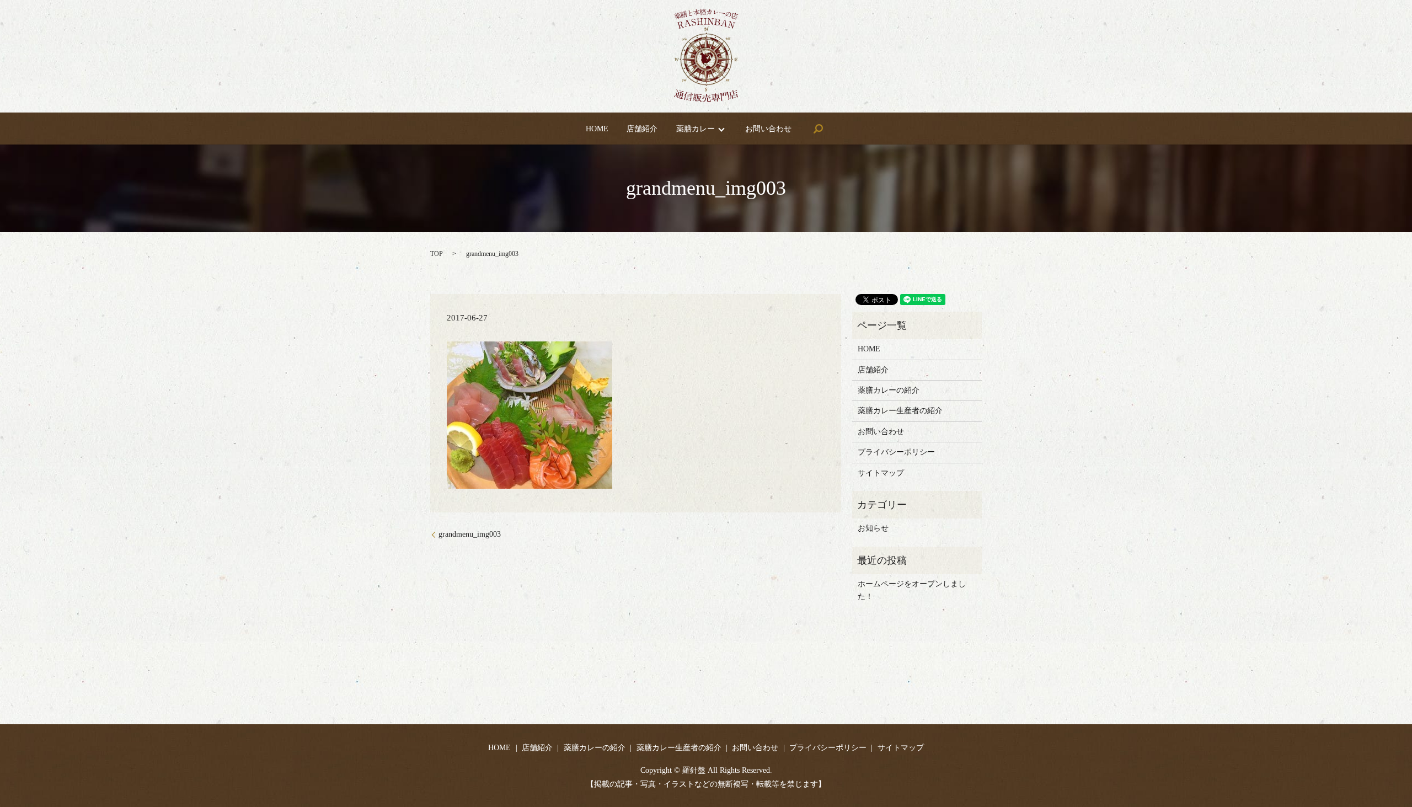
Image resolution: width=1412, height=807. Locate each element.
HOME (597, 129)
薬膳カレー (695, 129)
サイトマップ (881, 473)
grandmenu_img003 (469, 534)
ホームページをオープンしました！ (912, 590)
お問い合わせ (768, 129)
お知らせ (873, 528)
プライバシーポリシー (896, 452)
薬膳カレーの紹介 (888, 390)
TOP (436, 254)
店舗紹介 (642, 129)
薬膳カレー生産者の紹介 (900, 411)
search (818, 128)
